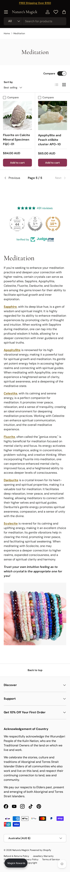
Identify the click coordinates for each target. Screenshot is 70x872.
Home (7, 33)
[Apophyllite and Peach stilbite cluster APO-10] (52, 115)
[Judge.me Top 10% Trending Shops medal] (53, 223)
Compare (49, 73)
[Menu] (6, 12)
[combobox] (35, 21)
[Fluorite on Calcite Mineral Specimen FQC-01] (17, 115)
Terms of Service (51, 859)
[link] (55, 178)
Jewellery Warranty (43, 856)
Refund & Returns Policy (16, 856)
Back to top (35, 670)
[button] (64, 12)
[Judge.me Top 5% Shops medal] (35, 223)
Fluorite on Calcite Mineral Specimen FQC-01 (16, 139)
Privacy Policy (31, 859)
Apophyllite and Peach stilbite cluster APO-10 (49, 139)
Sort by (8, 82)
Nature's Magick (20, 850)
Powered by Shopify (40, 850)
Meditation (19, 33)
